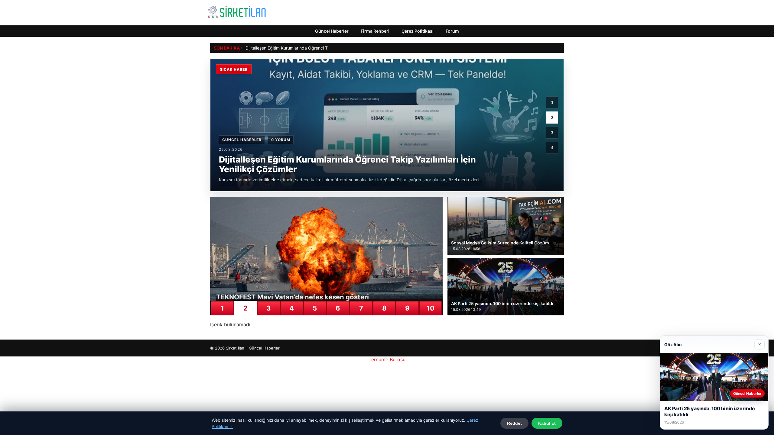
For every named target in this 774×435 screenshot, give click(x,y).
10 (430, 308)
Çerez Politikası (418, 31)
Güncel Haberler (332, 31)
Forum (452, 31)
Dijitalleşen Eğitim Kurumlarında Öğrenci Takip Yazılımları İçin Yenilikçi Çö (317, 47)
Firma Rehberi (375, 31)
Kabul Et (547, 423)
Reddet (514, 423)
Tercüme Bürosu (387, 359)
